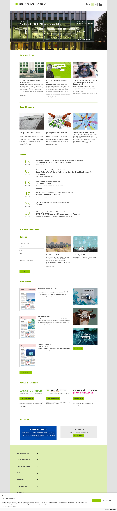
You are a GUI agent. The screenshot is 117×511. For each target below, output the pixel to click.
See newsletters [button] (78, 435)
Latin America (23, 257)
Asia (21, 253)
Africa (21, 250)
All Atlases (77, 348)
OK (96, 500)
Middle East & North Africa (26, 260)
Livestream (39, 188)
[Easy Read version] (86, 4)
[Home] (30, 4)
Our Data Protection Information (9, 506)
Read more (85, 297)
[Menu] (101, 4)
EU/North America (24, 243)
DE (96, 4)
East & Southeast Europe (26, 246)
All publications (25, 372)
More (22, 32)
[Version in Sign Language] (89, 4)
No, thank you (107, 500)
